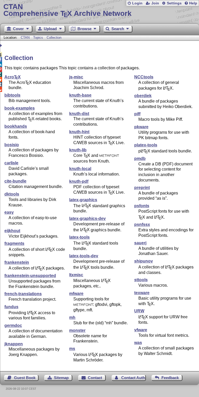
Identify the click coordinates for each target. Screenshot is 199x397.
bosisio (11, 145)
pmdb (140, 158)
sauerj (140, 243)
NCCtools (143, 77)
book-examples (19, 108)
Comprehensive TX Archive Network (67, 10)
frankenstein (16, 262)
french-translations (23, 294)
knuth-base (80, 95)
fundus (11, 307)
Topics (38, 37)
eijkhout (12, 230)
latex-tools (79, 237)
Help (193, 3)
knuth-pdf (78, 181)
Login (137, 3)
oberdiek (143, 95)
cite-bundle (15, 181)
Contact (95, 377)
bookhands (15, 126)
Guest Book (24, 377)
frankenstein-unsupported (30, 275)
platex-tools (145, 145)
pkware (141, 127)
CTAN (25, 37)
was (138, 342)
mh (72, 317)
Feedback (170, 377)
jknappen (13, 344)
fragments (14, 243)
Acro (12, 77)
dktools (11, 194)
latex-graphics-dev (87, 218)
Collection (54, 37)
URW (139, 311)
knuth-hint (79, 132)
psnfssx (142, 224)
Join (155, 3)
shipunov (143, 261)
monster (77, 330)
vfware (140, 330)
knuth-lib (78, 150)
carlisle (11, 163)
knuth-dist (79, 113)
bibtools (12, 95)
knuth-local (80, 168)
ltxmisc (76, 275)
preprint (142, 187)
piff (137, 114)
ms (72, 348)
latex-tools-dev (83, 256)
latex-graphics (83, 200)
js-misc (76, 77)
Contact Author (133, 377)
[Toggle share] (1, 45)
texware (142, 293)
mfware (76, 293)
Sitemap (61, 377)
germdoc (13, 325)
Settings (174, 3)
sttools (141, 280)
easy (9, 212)
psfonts (141, 206)
